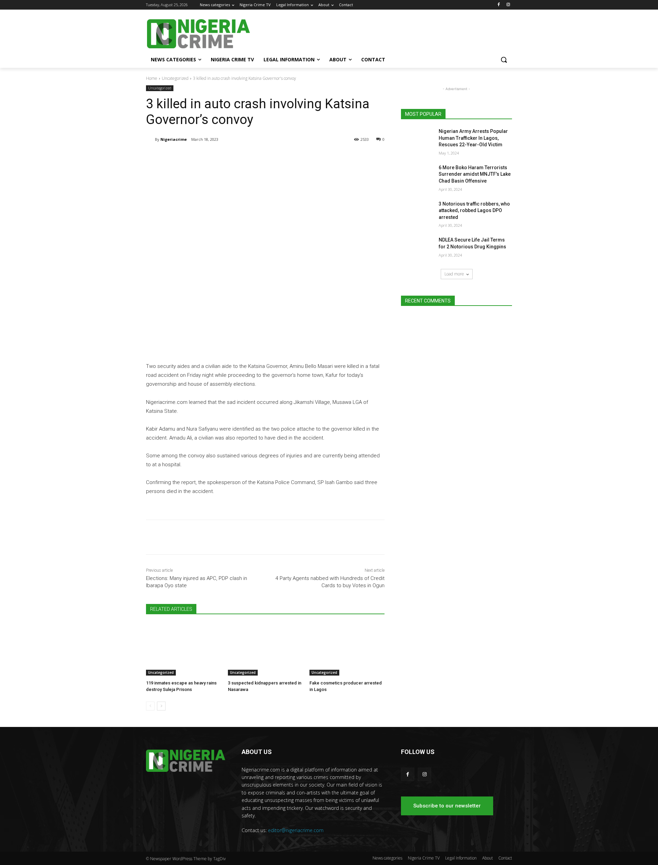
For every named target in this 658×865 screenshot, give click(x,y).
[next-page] (161, 706)
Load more (454, 274)
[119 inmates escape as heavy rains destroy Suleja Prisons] (183, 649)
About (487, 858)
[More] (259, 157)
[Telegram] (211, 157)
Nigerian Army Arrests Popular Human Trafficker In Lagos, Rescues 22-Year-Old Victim (473, 137)
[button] (504, 59)
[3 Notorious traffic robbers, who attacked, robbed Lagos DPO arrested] (417, 212)
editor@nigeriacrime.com (296, 830)
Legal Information (461, 858)
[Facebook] (498, 5)
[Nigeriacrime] (150, 139)
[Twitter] (227, 157)
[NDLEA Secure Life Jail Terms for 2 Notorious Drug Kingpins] (417, 248)
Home (151, 78)
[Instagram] (508, 5)
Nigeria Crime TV (424, 858)
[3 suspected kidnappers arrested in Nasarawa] (265, 649)
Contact (505, 858)
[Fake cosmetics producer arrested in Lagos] (347, 649)
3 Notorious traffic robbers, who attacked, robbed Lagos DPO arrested (474, 210)
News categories (387, 858)
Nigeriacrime (173, 139)
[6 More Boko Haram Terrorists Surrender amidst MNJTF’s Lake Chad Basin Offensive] (417, 176)
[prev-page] (150, 706)
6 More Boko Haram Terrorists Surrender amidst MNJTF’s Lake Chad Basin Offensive (475, 174)
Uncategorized (175, 78)
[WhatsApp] (242, 157)
